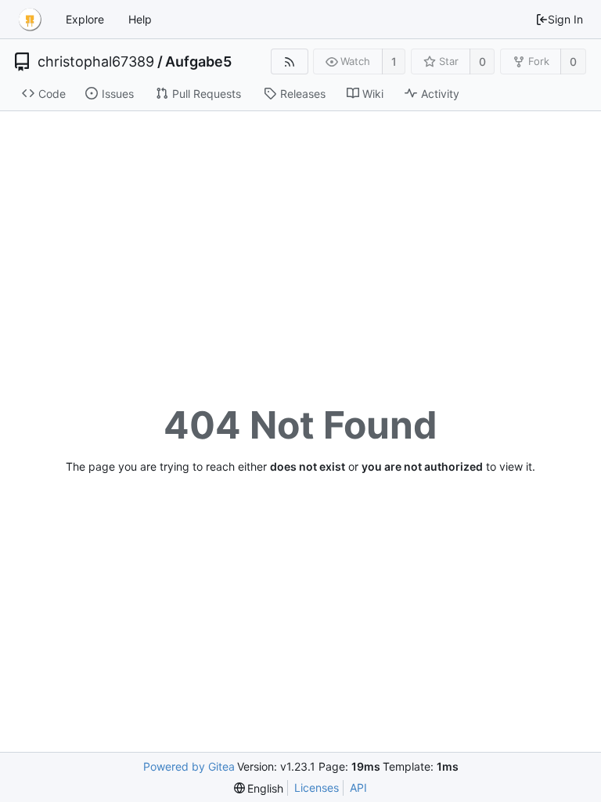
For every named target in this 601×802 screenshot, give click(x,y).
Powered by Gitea (189, 766)
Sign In (565, 19)
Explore (85, 19)
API (358, 787)
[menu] (259, 788)
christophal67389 (96, 62)
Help (140, 19)
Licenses (316, 787)
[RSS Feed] (289, 61)
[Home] (30, 19)
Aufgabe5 (198, 62)
